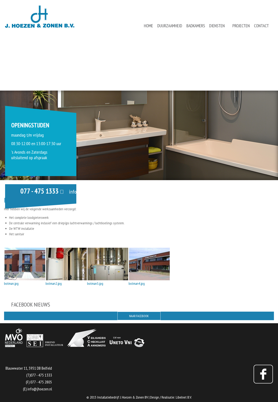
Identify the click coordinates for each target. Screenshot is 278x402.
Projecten (241, 25)
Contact (261, 25)
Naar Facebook (139, 316)
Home (148, 25)
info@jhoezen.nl (85, 191)
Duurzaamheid (169, 25)
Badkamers (195, 25)
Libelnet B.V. (184, 397)
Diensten (217, 25)
